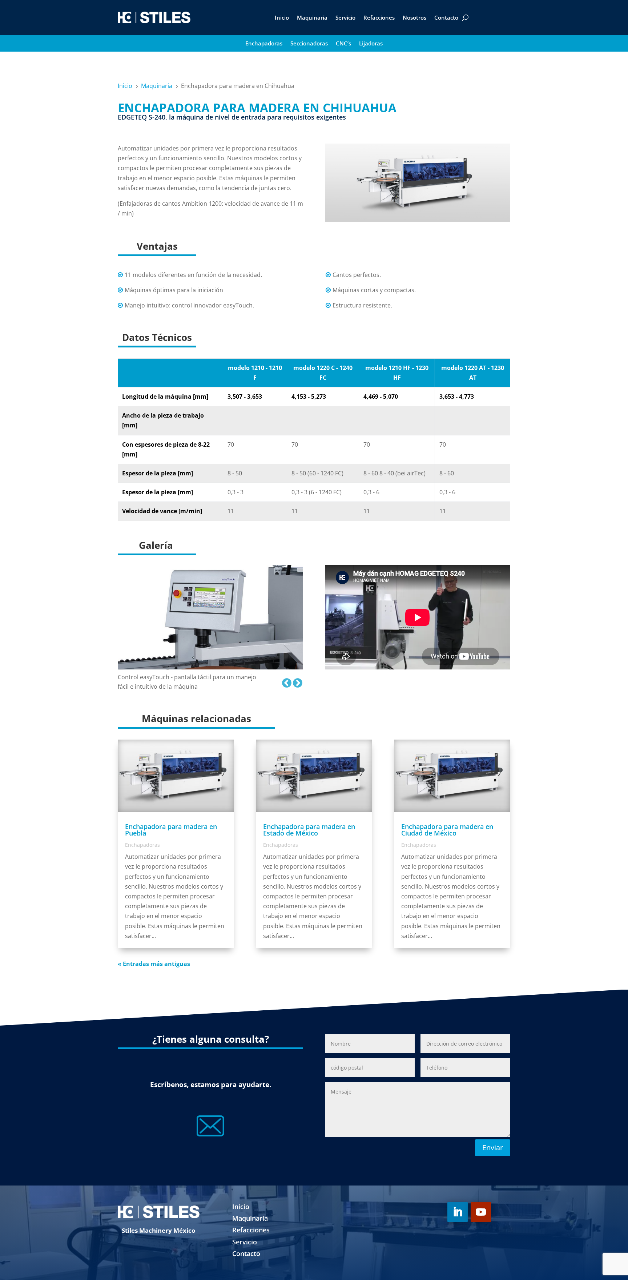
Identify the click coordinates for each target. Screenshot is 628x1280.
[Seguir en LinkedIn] (457, 1212)
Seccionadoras (309, 44)
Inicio (282, 17)
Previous (285, 681)
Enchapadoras (263, 44)
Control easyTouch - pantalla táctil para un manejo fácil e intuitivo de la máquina (187, 682)
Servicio (345, 17)
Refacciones (379, 17)
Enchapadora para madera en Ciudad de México (447, 829)
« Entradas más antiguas (154, 964)
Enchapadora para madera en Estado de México (309, 829)
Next (295, 681)
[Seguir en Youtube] (481, 1212)
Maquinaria (312, 17)
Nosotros (414, 17)
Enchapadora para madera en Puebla (171, 829)
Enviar (492, 1147)
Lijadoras (371, 44)
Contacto (446, 17)
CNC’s (343, 44)
